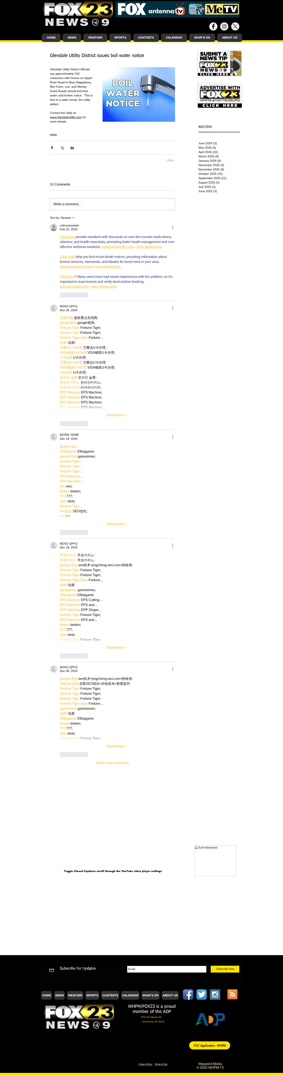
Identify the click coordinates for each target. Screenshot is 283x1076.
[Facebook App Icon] (188, 994)
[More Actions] (172, 227)
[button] (72, 38)
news (53, 134)
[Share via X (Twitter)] (62, 148)
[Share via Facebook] (52, 148)
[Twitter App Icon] (201, 994)
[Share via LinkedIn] (72, 148)
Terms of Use (161, 1064)
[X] (235, 26)
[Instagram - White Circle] (224, 26)
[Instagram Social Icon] (215, 994)
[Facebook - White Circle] (213, 26)
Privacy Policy (146, 1064)
